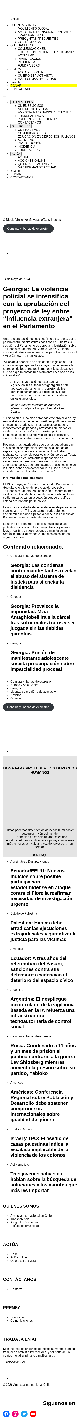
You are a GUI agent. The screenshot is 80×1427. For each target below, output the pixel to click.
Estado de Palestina (23, 913)
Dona (14, 1254)
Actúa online (18, 1257)
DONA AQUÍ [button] (40, 855)
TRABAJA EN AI (14, 1361)
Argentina (16, 989)
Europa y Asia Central (24, 684)
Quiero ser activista (23, 1260)
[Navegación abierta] (4, 96)
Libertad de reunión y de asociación (33, 691)
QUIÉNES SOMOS (21, 1206)
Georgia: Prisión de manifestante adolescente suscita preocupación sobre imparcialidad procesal (42, 661)
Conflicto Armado (21, 1129)
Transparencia (19, 1219)
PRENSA (12, 1307)
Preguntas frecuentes (24, 1222)
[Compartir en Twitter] (19, 272)
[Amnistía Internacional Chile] (24, 12)
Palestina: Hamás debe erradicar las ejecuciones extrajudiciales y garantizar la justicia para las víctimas (43, 931)
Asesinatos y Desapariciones (29, 861)
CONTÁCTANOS (19, 1279)
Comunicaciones (21, 1320)
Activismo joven (20, 1164)
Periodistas (17, 1317)
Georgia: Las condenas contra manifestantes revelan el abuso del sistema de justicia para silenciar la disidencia (43, 576)
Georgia (15, 596)
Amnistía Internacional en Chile (31, 1215)
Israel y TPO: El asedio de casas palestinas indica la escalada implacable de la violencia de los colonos (39, 1147)
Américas (16, 948)
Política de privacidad (24, 1225)
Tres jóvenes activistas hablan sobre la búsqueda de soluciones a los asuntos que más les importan (43, 1182)
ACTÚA (10, 1244)
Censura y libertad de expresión (31, 555)
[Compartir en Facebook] (19, 253)
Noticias (15, 695)
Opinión (15, 698)
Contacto (16, 1289)
